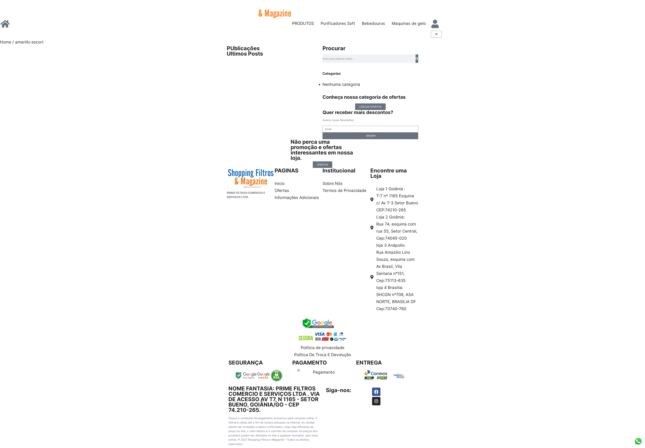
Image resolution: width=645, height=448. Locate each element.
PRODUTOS (303, 23)
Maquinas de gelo (409, 23)
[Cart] (436, 34)
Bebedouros (373, 23)
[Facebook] (376, 392)
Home (5, 42)
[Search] (417, 58)
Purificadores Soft (338, 23)
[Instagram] (376, 401)
